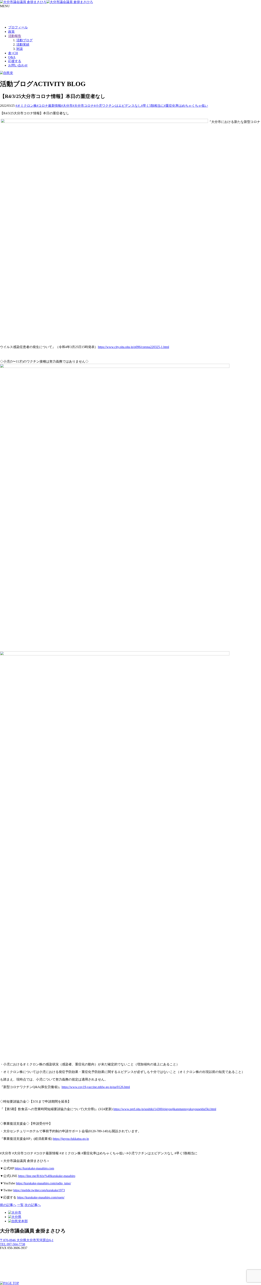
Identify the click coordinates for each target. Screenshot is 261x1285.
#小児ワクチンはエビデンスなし (117, 105)
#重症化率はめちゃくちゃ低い (186, 105)
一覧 (20, 1205)
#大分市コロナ (83, 105)
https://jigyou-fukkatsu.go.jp (71, 1138)
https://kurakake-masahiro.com (34, 1168)
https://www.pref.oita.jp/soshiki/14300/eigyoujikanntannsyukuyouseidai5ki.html (164, 1109)
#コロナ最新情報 (49, 105)
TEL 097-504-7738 (12, 1244)
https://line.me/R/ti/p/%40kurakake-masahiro (46, 1176)
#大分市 (67, 105)
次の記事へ (32, 1205)
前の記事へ (8, 1205)
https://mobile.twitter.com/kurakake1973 (39, 1190)
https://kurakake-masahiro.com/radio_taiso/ (43, 1183)
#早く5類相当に (152, 105)
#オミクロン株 (26, 105)
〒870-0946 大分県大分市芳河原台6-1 (26, 1240)
